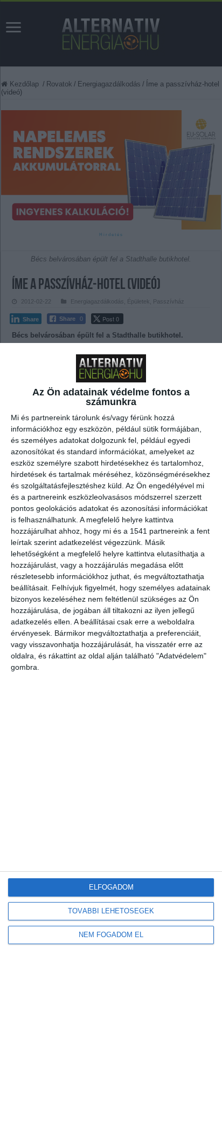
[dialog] (111, 743)
